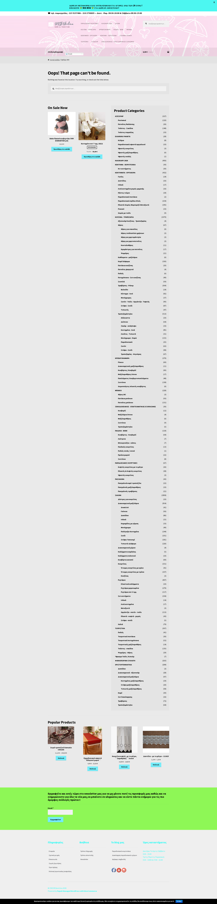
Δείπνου (124, 322)
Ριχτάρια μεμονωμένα (130, 588)
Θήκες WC (122, 394)
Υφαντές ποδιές (124, 156)
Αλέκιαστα (125, 318)
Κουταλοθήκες (127, 245)
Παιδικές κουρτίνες (126, 447)
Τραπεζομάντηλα (125, 314)
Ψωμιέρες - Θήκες (125, 652)
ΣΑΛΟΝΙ (117, 23)
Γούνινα (124, 511)
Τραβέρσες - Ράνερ (125, 285)
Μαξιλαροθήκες (124, 418)
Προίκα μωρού (124, 455)
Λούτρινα (122, 439)
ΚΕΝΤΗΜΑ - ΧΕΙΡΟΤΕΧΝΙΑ (125, 164)
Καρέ (120, 693)
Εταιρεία (52, 851)
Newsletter (84, 859)
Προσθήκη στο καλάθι (62, 149)
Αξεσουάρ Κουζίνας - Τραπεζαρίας (132, 221)
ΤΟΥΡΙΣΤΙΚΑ (84, 42)
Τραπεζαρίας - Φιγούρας (131, 354)
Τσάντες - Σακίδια (125, 128)
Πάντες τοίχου (124, 193)
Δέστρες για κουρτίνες (127, 499)
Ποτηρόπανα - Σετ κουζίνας (129, 277)
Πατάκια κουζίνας (125, 265)
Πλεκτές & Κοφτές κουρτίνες (130, 471)
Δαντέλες (122, 181)
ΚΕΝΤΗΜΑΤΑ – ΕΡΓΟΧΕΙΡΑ (89, 36)
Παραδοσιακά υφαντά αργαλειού (131, 144)
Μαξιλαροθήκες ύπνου (127, 374)
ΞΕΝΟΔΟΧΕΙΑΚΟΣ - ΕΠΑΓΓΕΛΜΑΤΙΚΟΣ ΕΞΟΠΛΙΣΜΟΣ (135, 406)
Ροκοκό (121, 209)
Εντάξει (179, 901)
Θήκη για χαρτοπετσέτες (131, 241)
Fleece (120, 362)
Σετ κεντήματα (124, 596)
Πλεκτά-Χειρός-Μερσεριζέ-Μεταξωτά (133, 205)
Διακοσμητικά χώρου (127, 548)
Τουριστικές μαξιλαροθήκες (129, 644)
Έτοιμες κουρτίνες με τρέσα (132, 572)
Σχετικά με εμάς (54, 855)
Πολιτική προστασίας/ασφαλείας (60, 871)
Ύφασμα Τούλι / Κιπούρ (124, 656)
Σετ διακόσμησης (125, 697)
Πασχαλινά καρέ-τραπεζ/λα (129, 483)
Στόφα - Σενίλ (126, 306)
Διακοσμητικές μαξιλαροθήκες (131, 366)
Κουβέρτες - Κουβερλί (127, 435)
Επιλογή (61, 758)
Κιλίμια (121, 140)
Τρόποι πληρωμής (86, 851)
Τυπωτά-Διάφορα (128, 543)
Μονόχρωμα (126, 527)
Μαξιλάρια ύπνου (125, 414)
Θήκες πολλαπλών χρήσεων (132, 233)
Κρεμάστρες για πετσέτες (131, 249)
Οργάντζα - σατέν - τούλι (131, 612)
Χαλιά (120, 624)
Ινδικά (120, 185)
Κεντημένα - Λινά (128, 330)
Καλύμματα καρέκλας (127, 552)
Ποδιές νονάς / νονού (126, 451)
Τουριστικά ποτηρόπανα (128, 640)
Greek (70, 54)
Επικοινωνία (53, 859)
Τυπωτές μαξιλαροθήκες (131, 689)
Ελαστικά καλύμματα (130, 584)
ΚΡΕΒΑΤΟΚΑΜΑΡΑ (104, 30)
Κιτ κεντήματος (124, 169)
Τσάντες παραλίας (126, 132)
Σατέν (123, 346)
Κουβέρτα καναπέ (125, 560)
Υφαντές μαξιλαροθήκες (128, 152)
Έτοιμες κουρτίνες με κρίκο (132, 568)
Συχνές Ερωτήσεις (55, 863)
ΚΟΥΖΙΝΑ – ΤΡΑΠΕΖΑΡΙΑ (88, 30)
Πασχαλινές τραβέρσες (127, 491)
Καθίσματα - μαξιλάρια (127, 257)
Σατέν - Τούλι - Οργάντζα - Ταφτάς (135, 302)
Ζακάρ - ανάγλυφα (128, 326)
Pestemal (122, 120)
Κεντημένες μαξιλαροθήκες (132, 681)
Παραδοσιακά (126, 342)
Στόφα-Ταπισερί (128, 540)
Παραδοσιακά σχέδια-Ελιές (129, 201)
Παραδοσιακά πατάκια (127, 197)
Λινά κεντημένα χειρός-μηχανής (131, 189)
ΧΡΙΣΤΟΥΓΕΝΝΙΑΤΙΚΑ (123, 665)
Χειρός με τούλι (124, 213)
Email (51, 808)
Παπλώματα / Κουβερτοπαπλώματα (133, 378)
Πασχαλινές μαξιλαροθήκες (129, 487)
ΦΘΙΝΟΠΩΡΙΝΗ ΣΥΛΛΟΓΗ (125, 660)
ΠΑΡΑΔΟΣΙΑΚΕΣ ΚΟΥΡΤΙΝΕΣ (89, 23)
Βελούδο (124, 289)
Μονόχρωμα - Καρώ (129, 338)
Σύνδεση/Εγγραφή (55, 52)
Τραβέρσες (122, 701)
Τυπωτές (125, 310)
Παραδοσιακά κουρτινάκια (121, 851)
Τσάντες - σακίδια (125, 648)
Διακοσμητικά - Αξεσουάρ (128, 673)
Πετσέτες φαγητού (126, 269)
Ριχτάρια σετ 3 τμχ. (129, 592)
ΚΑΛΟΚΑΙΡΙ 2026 (106, 23)
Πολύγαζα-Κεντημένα (130, 531)
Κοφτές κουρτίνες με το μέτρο (130, 467)
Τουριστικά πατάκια (126, 636)
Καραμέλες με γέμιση (129, 523)
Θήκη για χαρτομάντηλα (131, 237)
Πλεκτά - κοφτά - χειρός (131, 616)
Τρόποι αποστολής (86, 855)
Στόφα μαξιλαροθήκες (130, 685)
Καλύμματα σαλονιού (127, 556)
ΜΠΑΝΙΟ (129, 30)
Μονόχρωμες (126, 298)
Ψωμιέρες (125, 253)
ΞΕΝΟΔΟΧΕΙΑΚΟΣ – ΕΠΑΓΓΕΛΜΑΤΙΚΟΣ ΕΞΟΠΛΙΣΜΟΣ (117, 42)
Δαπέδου (125, 515)
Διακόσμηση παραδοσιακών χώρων (124, 855)
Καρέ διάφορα (124, 261)
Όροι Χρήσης (53, 867)
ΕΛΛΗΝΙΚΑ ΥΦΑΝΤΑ (126, 36)
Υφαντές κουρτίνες (126, 148)
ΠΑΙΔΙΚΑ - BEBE (121, 431)
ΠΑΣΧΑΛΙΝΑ (119, 479)
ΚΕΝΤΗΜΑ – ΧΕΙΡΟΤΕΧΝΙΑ (108, 36)
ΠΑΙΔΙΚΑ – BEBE (118, 30)
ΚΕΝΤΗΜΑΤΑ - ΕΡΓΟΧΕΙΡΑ (125, 172)
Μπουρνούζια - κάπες (127, 443)
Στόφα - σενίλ (126, 620)
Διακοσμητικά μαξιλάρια (128, 503)
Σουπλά (121, 281)
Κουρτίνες (122, 564)
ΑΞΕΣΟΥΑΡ (94, 42)
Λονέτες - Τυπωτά (128, 334)
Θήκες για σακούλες (129, 229)
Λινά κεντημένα (127, 604)
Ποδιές (121, 273)
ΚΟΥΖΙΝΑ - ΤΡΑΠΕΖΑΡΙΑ (124, 217)
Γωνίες (120, 177)
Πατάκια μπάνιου (125, 398)
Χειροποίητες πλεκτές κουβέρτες (132, 386)
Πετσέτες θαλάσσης (126, 124)
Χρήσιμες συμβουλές (119, 859)
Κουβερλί (122, 410)
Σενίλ (123, 535)
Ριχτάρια (121, 580)
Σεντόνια (122, 382)
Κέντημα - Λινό (127, 293)
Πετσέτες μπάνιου (125, 402)
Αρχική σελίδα (55, 60)
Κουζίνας (125, 576)
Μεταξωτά (125, 608)
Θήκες (120, 225)
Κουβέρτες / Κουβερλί (127, 370)
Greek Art (125, 507)
